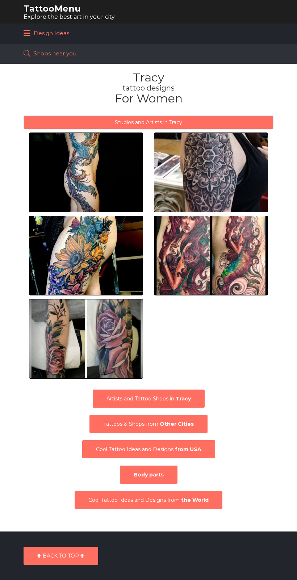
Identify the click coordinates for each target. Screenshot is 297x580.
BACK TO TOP (60, 555)
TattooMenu (52, 8)
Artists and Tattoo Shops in (148, 398)
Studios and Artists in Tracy (148, 122)
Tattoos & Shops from (148, 424)
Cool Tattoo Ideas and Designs (148, 449)
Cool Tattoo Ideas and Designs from (148, 500)
